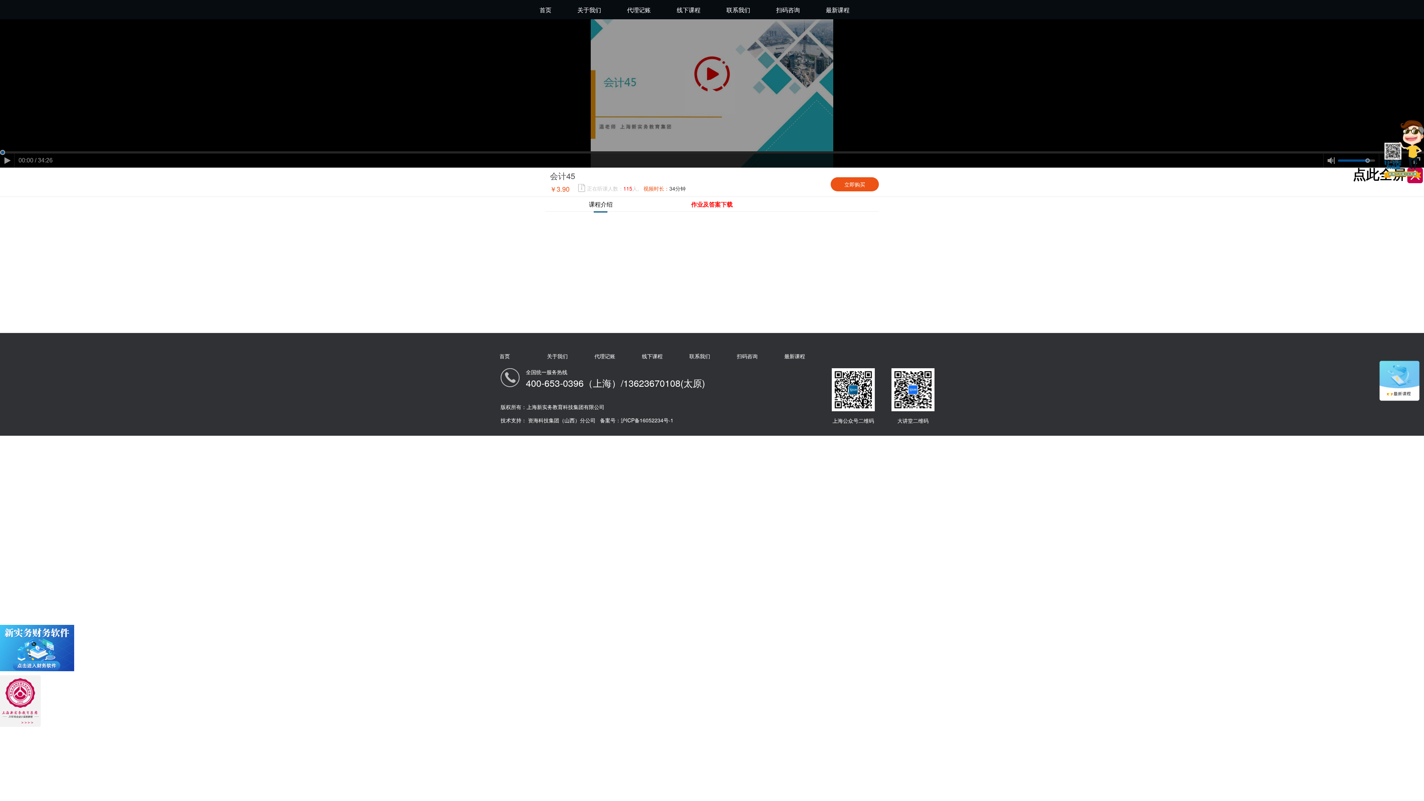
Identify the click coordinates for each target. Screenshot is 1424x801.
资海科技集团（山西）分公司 (562, 420)
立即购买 (854, 184)
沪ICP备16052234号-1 (647, 420)
